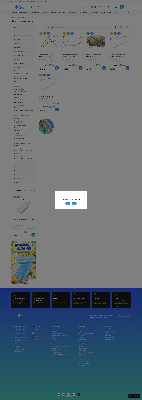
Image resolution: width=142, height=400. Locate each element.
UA (68, 203)
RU (74, 203)
